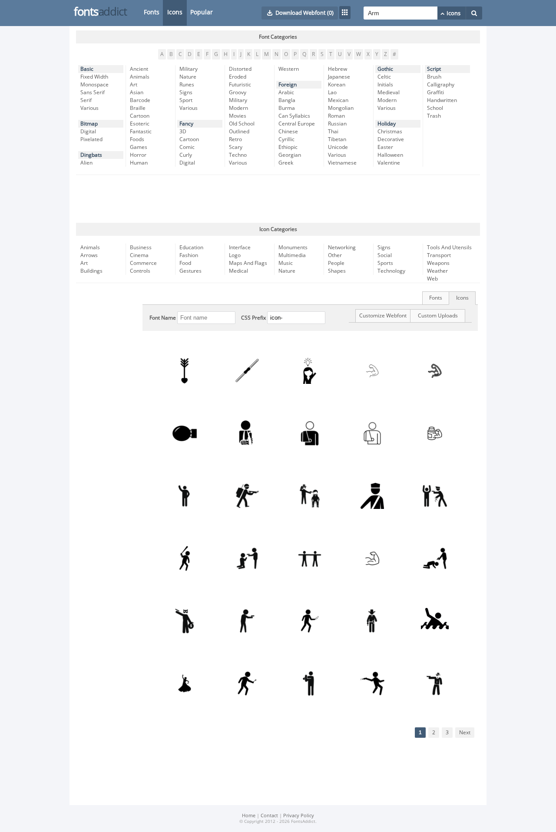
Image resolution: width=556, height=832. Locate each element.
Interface (240, 247)
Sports (385, 263)
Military (188, 69)
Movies (237, 116)
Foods (137, 139)
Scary (235, 147)
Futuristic (240, 85)
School (435, 108)
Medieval (388, 92)
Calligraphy (440, 85)
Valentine (388, 163)
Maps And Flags (248, 263)
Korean (336, 85)
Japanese (339, 77)
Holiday (386, 124)
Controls (140, 271)
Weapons (438, 263)
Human (139, 163)
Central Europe (296, 124)
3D (182, 132)
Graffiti (435, 92)
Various (89, 108)
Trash (434, 116)
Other (335, 255)
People (336, 263)
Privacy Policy (298, 816)
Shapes (337, 271)
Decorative (390, 139)
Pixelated (91, 139)
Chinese (288, 132)
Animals (139, 77)
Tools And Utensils (449, 247)
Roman (336, 116)
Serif (86, 100)
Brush (434, 77)
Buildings (91, 271)
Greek (285, 163)
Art (133, 85)
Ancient (139, 69)
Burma (286, 108)
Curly (185, 155)
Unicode (338, 147)
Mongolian (341, 108)
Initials (385, 85)
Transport (439, 255)
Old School (242, 124)
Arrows (89, 255)
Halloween (390, 155)
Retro (235, 139)
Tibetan (337, 139)
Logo (235, 255)
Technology (391, 271)
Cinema (139, 255)
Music (285, 263)
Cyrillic (286, 139)
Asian (136, 92)
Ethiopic (288, 147)
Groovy (237, 92)
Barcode (140, 100)
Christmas (389, 132)
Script (434, 69)
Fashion (188, 255)
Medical (238, 271)
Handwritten (442, 100)
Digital (88, 132)
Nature (187, 77)
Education (191, 247)
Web (432, 279)
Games (138, 147)
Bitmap (89, 124)
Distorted (240, 69)
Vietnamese (342, 163)
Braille (138, 108)
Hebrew (337, 69)
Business (141, 247)
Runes (186, 85)
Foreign (287, 85)
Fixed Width (94, 77)
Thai (333, 132)
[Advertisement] (278, 198)
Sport (185, 100)
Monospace (94, 85)
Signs (185, 92)
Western (288, 69)
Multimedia (292, 255)
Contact (269, 816)
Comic (187, 147)
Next (464, 733)
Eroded (237, 77)
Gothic (385, 69)
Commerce (143, 263)
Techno (238, 155)
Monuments (293, 247)
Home (248, 816)
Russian (337, 124)
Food (185, 263)
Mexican (338, 100)
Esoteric (139, 124)
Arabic (286, 92)
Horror (138, 155)
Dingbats (91, 155)
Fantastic (141, 132)
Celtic (384, 77)
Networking (342, 247)
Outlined (239, 132)
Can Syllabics (294, 116)
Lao (332, 92)
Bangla (286, 100)
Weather (437, 271)
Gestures (190, 271)
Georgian (289, 155)
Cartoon (139, 116)
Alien (86, 163)
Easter (385, 147)
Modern (238, 108)
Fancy (186, 124)
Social (384, 255)
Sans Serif (92, 92)
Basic (86, 69)
